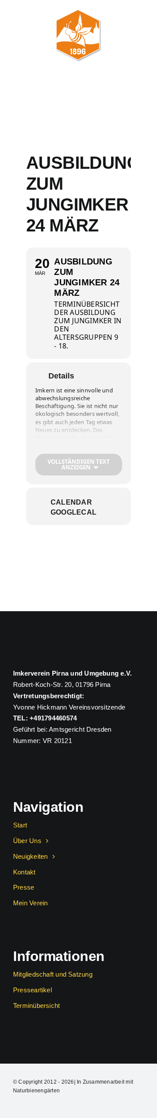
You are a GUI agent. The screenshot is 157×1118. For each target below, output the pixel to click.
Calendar (71, 502)
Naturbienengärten (36, 1091)
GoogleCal (73, 512)
